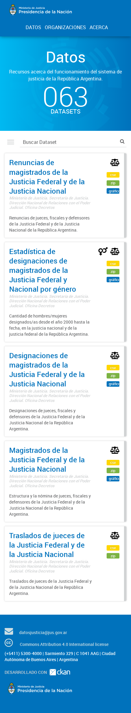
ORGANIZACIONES (65, 27)
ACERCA (99, 27)
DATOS (33, 27)
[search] (122, 141)
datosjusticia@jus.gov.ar (43, 632)
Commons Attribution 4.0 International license (64, 644)
